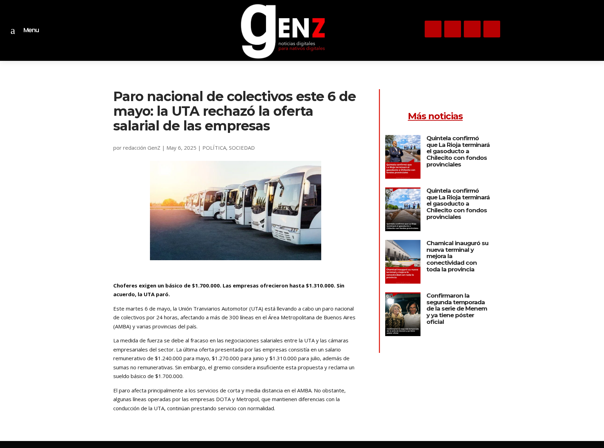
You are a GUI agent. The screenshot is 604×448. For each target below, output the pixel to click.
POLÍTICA (214, 147)
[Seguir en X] (452, 29)
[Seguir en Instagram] (433, 29)
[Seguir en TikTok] (472, 29)
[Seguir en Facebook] (491, 29)
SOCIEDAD (242, 147)
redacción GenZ (141, 147)
